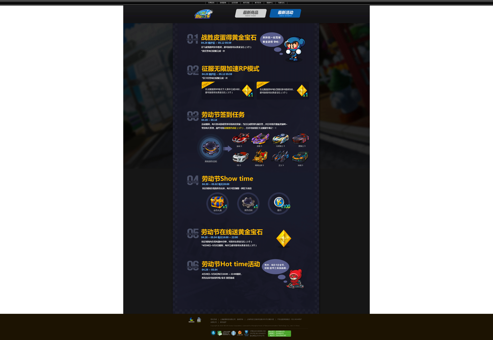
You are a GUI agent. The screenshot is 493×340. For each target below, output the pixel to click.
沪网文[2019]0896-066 (258, 331)
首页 (204, 14)
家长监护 (223, 322)
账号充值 (246, 3)
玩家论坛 (281, 3)
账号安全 (258, 3)
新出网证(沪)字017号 (257, 336)
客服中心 (270, 3)
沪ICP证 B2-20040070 (258, 333)
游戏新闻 (223, 3)
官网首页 (211, 3)
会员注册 (235, 3)
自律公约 (214, 322)
